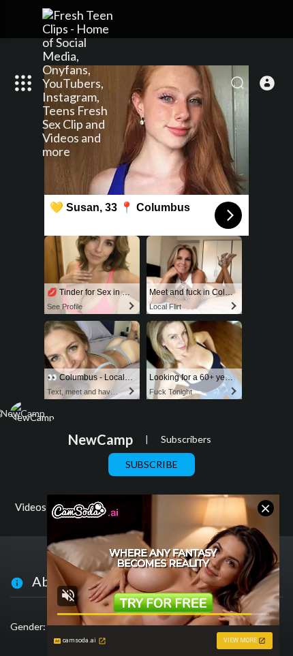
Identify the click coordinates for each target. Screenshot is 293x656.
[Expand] (23, 83)
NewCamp (100, 439)
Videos (30, 507)
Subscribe (151, 464)
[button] (267, 83)
